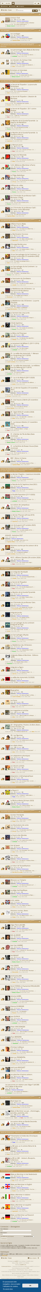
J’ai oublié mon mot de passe (7, 1236)
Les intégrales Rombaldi (19, 572)
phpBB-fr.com (23, 1264)
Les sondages (5, 30)
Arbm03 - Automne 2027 (14, 535)
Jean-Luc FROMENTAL (17, 1057)
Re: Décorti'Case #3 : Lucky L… (21, 1164)
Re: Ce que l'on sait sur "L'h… (21, 440)
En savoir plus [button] (8, 1289)
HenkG (14, 1190)
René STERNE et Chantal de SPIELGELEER (25, 986)
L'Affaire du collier (16, 185)
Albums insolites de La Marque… (27, 715)
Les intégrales (5, 568)
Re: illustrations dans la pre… (26, 830)
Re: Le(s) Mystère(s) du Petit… (21, 127)
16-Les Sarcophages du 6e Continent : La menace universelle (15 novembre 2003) (24, 255)
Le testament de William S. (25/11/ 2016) (24, 343)
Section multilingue (7, 1171)
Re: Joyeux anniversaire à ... (21, 24)
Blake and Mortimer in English (21, 1184)
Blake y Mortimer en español (20, 1205)
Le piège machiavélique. (19, 890)
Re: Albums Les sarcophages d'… (27, 639)
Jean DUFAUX (15, 1016)
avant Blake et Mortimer (8, 787)
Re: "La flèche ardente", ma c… (27, 805)
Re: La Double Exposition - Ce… (27, 499)
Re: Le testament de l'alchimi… (27, 770)
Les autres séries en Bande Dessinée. (23, 1121)
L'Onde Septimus (16, 323)
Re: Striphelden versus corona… (27, 1041)
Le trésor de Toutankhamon (20, 866)
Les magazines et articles (19, 710)
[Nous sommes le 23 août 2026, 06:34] (16, 10)
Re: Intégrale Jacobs (24, 617)
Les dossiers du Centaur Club (20, 60)
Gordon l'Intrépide (17, 815)
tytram (14, 384)
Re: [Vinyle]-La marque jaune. (26, 760)
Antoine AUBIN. (15, 996)
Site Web (8, 3)
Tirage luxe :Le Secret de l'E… (21, 115)
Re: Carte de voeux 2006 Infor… (27, 960)
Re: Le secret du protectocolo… (27, 940)
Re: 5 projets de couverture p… (27, 327)
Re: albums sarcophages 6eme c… (22, 261)
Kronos (9, 129)
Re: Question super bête (25, 170)
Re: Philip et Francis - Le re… (26, 915)
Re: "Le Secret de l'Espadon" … (21, 91)
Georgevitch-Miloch (17, 608)
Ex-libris (16, 682)
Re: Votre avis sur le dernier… (21, 394)
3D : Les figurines (16, 735)
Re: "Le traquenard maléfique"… (21, 552)
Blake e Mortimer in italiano (20, 1195)
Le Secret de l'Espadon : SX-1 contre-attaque (23, 110)
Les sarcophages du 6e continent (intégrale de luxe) (22, 624)
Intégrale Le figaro (16, 667)
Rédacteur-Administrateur (23, 21)
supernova (9, 141)
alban (13, 66)
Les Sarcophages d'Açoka (19, 635)
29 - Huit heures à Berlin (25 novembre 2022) (24, 401)
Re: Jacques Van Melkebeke (21, 1091)
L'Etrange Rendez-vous (18, 244)
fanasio (9, 104)
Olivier (14, 230)
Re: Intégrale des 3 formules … (27, 607)
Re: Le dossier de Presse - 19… (27, 149)
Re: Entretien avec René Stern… (27, 991)
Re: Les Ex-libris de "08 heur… (21, 406)
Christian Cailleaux (17, 1047)
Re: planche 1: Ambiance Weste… (27, 860)
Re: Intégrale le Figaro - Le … (26, 672)
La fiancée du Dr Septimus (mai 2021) (23, 484)
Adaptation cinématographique (21, 776)
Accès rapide (3, 4)
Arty (17, 1262)
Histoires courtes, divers (19, 911)
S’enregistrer (21, 6)
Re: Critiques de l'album (25, 905)
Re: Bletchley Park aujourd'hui (26, 338)
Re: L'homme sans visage (26, 562)
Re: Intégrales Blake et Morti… (21, 661)
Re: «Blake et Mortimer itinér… (27, 239)
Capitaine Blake (16, 40)
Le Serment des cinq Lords (20, 313)
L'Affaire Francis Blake (18, 224)
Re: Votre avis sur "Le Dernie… (27, 519)
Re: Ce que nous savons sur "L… (27, 509)
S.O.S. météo (14, 900)
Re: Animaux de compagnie (26, 38)
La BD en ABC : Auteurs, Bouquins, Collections (22, 1159)
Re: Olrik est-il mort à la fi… (20, 214)
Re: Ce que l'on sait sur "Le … (21, 453)
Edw (13, 1180)
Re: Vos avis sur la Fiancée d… (27, 489)
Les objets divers (16, 745)
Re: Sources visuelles (19, 372)
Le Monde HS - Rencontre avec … (28, 950)
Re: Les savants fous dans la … (27, 54)
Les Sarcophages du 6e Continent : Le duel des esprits (23, 267)
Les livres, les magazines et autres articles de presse (17, 687)
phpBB (16, 1261)
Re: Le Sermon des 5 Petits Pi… (27, 317)
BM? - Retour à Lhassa (18, 458)
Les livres (13, 700)
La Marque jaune (16, 145)
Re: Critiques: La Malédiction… (21, 307)
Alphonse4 (15, 240)
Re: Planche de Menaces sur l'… (27, 884)
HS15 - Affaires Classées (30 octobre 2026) (25, 557)
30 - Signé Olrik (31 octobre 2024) (22, 412)
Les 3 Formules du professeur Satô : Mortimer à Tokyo (23, 196)
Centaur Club (15, 18)
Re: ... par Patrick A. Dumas (26, 1079)
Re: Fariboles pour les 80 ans (26, 740)
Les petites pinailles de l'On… (26, 530)
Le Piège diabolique (17, 175)
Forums (13, 4)
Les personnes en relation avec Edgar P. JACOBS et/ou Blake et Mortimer (22, 1086)
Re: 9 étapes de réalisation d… (27, 64)
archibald (14, 56)
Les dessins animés (17, 766)
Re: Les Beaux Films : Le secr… (27, 780)
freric (8, 117)
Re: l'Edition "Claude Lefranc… (27, 597)
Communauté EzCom (6, 1266)
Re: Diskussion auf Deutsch (26, 1219)
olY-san (14, 181)
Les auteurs (4, 921)
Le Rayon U (14, 790)
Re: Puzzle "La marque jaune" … (27, 750)
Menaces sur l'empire (18, 880)
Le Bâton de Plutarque (18, 333)
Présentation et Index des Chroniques (24, 1136)
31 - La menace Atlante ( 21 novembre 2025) (23, 423)
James (14, 982)
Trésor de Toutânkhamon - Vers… (27, 870)
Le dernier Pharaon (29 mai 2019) (22, 515)
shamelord (9, 663)
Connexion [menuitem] (36, 4)
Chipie (14, 821)
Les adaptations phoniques (20, 756)
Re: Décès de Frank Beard (26, 1105)
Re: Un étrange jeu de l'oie (26, 1179)
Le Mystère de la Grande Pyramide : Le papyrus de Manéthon (24, 122)
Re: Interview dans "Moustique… (27, 970)
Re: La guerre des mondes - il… (27, 840)
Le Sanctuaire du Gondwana (20, 278)
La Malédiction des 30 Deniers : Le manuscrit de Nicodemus (22, 290)
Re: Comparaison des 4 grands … (22, 103)
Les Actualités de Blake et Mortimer (26, 22)
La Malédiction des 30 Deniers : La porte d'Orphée (24, 302)
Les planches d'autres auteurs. (21, 1074)
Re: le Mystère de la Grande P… (21, 139)
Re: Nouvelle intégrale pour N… (27, 587)
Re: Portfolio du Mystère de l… (21, 731)
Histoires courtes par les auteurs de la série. (24, 546)
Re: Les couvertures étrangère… (22, 360)
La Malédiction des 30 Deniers (21, 645)
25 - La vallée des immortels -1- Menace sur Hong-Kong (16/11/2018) (24, 354)
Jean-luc (14, 673)
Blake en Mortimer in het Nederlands (23, 1174)
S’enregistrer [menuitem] (39, 4)
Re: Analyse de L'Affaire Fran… (27, 228)
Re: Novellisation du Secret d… (27, 705)
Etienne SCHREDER (17, 1006)
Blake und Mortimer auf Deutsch (22, 1215)
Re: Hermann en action (25, 1126)
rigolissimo (15, 1211)
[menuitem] (39, 10)
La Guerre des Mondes (18, 835)
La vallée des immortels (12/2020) (22, 677)
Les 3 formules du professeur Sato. (23, 602)
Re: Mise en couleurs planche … (27, 283)
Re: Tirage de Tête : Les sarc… (21, 629)
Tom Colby (14, 855)
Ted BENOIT (14, 955)
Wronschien (15, 972)
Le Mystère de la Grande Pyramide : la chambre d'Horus (24, 134)
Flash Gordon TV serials (25, 819)
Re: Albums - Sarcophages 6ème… (22, 273)
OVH (28, 1268)
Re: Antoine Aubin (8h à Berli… (26, 75)
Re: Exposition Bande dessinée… (22, 1152)
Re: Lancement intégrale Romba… (27, 576)
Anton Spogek (10, 408)
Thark (13, 490)
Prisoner (14, 619)
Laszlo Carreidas (11, 361)
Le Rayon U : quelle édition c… (27, 795)
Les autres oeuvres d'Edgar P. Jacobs (12, 811)
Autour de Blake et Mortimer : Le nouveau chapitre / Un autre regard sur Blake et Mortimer (17, 470)
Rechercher (5, 6)
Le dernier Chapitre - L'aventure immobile (25, 474)
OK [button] (30, 1285)
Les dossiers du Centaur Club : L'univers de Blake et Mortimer (17, 45)
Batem (15, 1117)
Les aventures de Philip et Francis (11, 877)
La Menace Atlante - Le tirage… (21, 428)
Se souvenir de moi (28, 1236)
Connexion (12, 6)
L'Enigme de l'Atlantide (18, 155)
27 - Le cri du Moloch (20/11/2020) (22, 378)
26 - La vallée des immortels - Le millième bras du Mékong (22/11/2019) (25, 366)
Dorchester (10, 297)
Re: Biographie (23, 1011)
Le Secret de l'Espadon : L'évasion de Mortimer (23, 97)
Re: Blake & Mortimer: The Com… (27, 1189)
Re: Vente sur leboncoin (25, 190)
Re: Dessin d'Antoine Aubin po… (27, 1001)
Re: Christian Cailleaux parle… (27, 1052)
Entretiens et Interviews (18, 70)
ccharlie (14, 285)
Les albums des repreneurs (9, 220)
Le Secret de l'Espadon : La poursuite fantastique (23, 85)
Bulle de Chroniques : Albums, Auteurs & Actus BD (17, 1132)
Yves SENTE (14, 966)
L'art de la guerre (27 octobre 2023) (23, 525)
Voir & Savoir (15, 845)
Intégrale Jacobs (16, 613)
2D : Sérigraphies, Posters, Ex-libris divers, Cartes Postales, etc (25, 726)
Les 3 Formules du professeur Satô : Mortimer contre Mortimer (23, 209)
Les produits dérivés (7, 721)
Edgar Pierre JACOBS (17, 925)
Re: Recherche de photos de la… (27, 159)
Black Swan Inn (6, 1097)
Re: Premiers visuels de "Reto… (27, 463)
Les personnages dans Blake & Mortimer (25, 50)
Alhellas (14, 339)
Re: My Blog (22, 1209)
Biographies (14, 690)
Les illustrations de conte (19, 825)
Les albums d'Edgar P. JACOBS (10, 81)
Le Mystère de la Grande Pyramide (22, 592)
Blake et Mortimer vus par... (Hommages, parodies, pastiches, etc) (25, 1112)
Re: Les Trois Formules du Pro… (22, 202)
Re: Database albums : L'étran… (27, 249)
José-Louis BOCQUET (17, 1067)
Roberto (14, 1012)
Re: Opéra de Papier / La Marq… (27, 695)
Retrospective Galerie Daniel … (27, 980)
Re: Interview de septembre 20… (27, 1062)
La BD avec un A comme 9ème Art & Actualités (23, 1147)
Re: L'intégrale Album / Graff (26, 649)
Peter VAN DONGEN (18, 1027)
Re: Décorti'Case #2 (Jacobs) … (27, 180)
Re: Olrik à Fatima (24, 348)
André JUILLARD (16, 976)
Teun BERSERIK (16, 1037)
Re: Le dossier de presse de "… (27, 479)
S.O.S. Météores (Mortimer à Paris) (22, 165)
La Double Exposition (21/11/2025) (22, 494)
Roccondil (4, 1255)
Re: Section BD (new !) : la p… (27, 1140)
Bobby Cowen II (11, 26)
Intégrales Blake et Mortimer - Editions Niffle (24, 656)
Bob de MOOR (15, 935)
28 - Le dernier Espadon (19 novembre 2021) (24, 389)
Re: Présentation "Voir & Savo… (27, 850)
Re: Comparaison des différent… (27, 382)
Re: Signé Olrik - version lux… (27, 416)
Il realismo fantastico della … (26, 1199)
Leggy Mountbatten (12, 309)
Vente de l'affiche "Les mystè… (27, 1031)
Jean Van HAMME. (16, 945)
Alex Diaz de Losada (17, 872)
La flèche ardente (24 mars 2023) (22, 800)
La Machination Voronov (19, 234)
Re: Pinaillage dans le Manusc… (21, 295)
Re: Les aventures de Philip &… (27, 895)
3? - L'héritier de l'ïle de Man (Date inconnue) (22, 435)
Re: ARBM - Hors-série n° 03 (21, 540)
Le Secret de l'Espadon (18, 582)
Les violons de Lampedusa (19, 505)
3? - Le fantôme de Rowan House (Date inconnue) (24, 447)
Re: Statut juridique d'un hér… (26, 929)
